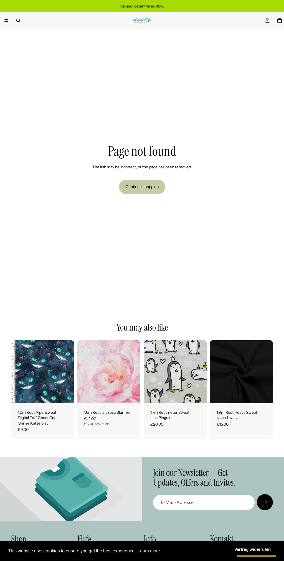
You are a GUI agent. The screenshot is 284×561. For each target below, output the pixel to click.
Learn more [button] (149, 551)
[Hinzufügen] (65, 395)
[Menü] (6, 20)
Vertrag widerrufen (252, 549)
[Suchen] (18, 20)
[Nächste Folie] (134, 371)
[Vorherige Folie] (83, 371)
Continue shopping (142, 186)
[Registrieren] (265, 502)
